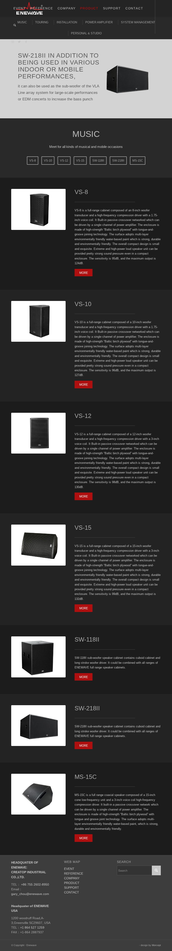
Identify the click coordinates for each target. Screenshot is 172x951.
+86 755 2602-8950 (35, 897)
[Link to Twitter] (19, 42)
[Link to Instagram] (12, 42)
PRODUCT (72, 895)
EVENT (69, 881)
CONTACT (71, 904)
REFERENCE (73, 886)
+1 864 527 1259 (32, 940)
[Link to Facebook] (26, 42)
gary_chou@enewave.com (30, 906)
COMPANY (72, 890)
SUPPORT (71, 900)
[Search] (15, 25)
